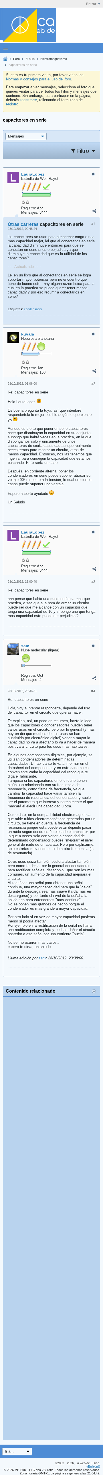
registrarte (28, 100)
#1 (93, 224)
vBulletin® (93, 1466)
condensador (33, 309)
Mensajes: (29, 212)
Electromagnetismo (53, 59)
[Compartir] (94, 211)
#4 (93, 691)
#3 (93, 582)
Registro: (28, 208)
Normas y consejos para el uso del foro (38, 79)
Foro (16, 59)
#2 (93, 384)
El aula (30, 59)
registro (12, 104)
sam (42, 958)
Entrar (91, 4)
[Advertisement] (51, 1218)
